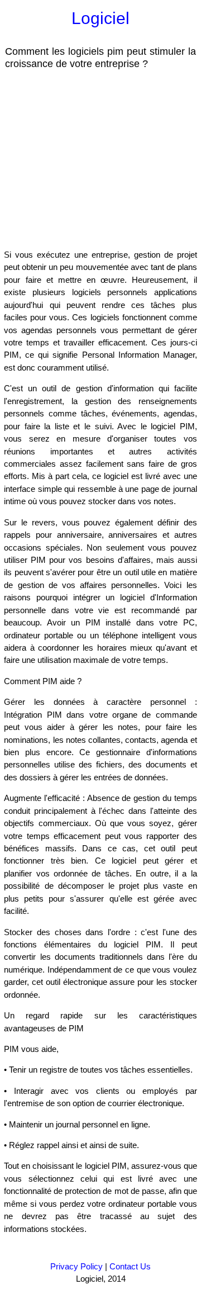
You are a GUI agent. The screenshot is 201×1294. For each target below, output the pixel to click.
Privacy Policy (76, 1266)
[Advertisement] (94, 158)
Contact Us (130, 1266)
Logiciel (100, 18)
